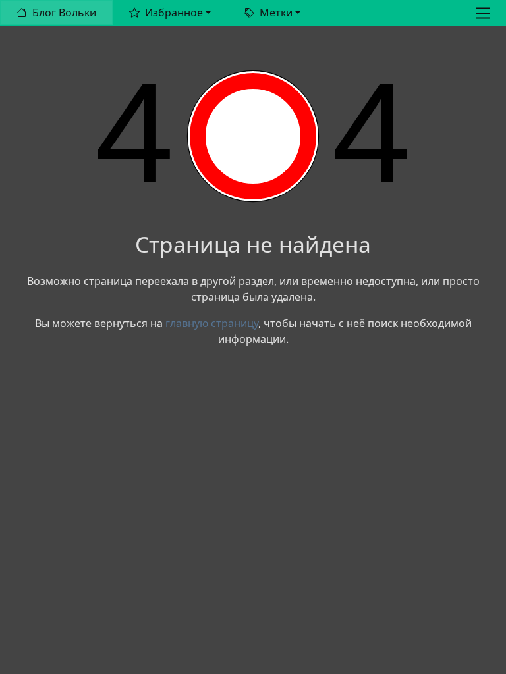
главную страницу (211, 323)
